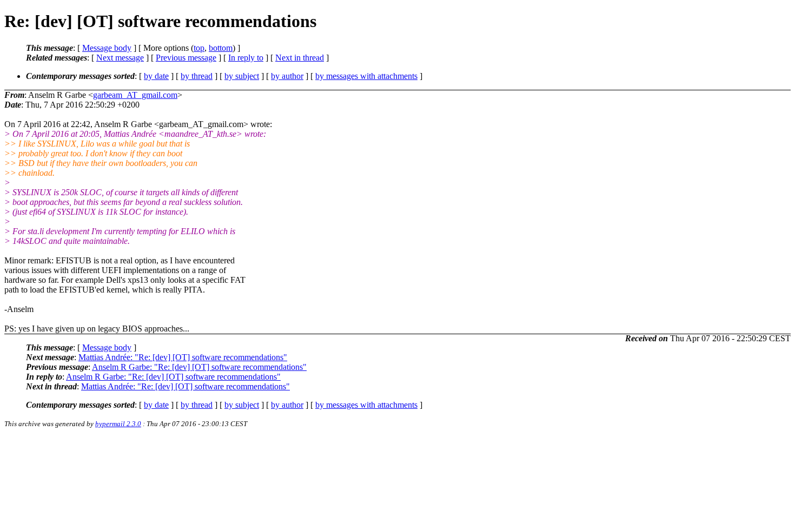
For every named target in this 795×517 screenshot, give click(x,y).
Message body (106, 47)
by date (156, 76)
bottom (221, 47)
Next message (120, 57)
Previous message (186, 57)
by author (287, 76)
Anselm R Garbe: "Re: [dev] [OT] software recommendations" (199, 367)
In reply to (245, 57)
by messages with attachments (366, 76)
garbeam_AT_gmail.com (135, 95)
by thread (197, 76)
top (199, 47)
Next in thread (299, 57)
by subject (241, 76)
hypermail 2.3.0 (118, 424)
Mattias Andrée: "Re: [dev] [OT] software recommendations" (182, 357)
